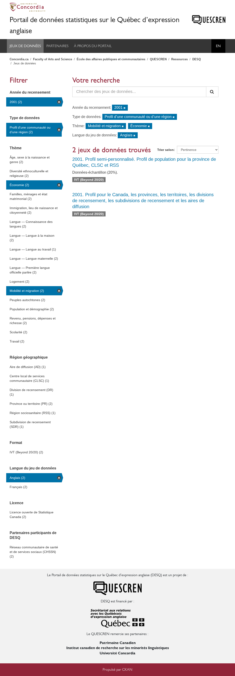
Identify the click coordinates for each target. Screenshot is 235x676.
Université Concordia (117, 653)
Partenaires (57, 46)
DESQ (196, 59)
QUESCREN (158, 59)
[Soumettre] (212, 91)
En (218, 46)
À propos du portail (93, 46)
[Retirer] (124, 107)
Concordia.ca (19, 59)
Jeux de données (25, 46)
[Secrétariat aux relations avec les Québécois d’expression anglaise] (117, 617)
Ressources (179, 59)
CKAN (127, 669)
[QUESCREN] (208, 20)
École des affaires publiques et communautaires (111, 59)
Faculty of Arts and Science (52, 59)
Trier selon (165, 150)
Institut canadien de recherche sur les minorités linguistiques (117, 648)
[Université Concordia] (117, 7)
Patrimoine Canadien (118, 643)
